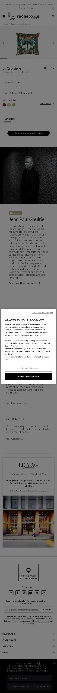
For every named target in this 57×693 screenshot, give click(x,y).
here (17, 357)
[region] (28, 346)
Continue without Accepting (42, 313)
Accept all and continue (28, 376)
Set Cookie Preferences (28, 368)
